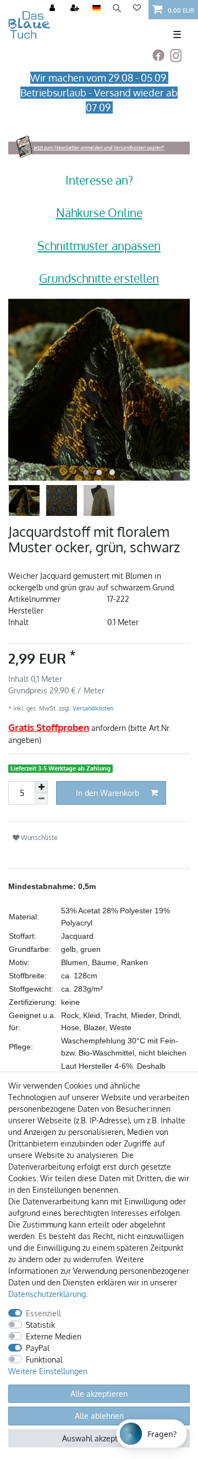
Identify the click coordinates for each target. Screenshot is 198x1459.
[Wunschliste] (137, 8)
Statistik (40, 1324)
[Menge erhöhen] (41, 787)
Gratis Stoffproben (48, 727)
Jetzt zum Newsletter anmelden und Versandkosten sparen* (99, 147)
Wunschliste (38, 837)
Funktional (44, 1359)
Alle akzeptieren (99, 1393)
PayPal (38, 1348)
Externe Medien (53, 1336)
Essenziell (43, 1313)
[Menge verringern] (41, 799)
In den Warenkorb (107, 793)
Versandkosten (92, 708)
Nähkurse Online (99, 212)
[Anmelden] (53, 8)
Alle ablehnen (99, 1415)
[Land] (97, 8)
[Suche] (116, 8)
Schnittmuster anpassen (99, 245)
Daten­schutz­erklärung (47, 1294)
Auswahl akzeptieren (99, 1438)
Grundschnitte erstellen (99, 278)
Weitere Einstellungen (47, 1371)
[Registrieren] (76, 8)
